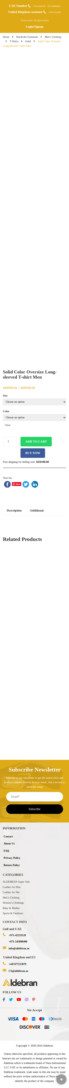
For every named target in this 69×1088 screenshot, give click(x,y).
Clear (8, 425)
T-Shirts (14, 41)
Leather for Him (12, 887)
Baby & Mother (11, 908)
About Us (9, 843)
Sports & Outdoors (13, 913)
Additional (37, 510)
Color (6, 411)
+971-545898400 (53, 6)
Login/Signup (34, 26)
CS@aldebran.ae (18, 971)
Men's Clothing (53, 37)
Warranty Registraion (34, 20)
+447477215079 (54, 12)
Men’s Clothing (11, 897)
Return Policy (12, 865)
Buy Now (32, 453)
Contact (8, 836)
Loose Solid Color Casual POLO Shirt (34, 615)
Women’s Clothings (13, 902)
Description (14, 510)
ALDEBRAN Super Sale (16, 881)
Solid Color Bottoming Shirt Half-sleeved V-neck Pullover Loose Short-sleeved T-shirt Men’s (34, 716)
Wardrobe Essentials (27, 37)
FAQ (6, 850)
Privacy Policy (12, 857)
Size (5, 395)
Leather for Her (11, 892)
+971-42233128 (39, 6)
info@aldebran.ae (19, 948)
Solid (28, 41)
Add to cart (36, 441)
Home (6, 37)
